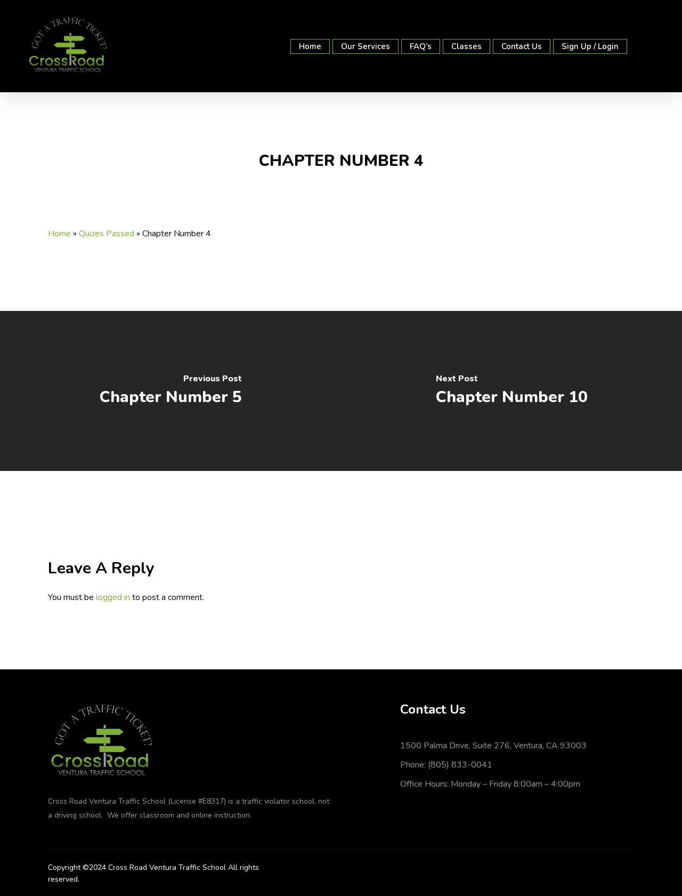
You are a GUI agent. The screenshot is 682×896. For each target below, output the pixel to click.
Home (59, 233)
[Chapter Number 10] (511, 391)
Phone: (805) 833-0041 (446, 765)
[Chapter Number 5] (170, 391)
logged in (113, 597)
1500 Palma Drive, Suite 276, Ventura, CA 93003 (493, 745)
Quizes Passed (106, 233)
